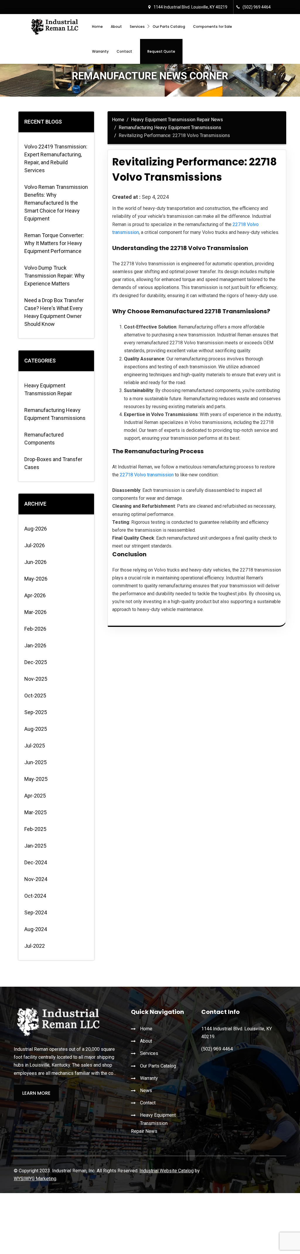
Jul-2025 (34, 746)
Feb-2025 (35, 829)
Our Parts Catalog (169, 26)
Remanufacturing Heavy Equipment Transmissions (55, 414)
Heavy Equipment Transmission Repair (48, 389)
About (116, 26)
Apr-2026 (35, 595)
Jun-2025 (35, 762)
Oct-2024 (35, 896)
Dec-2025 (35, 662)
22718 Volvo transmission (147, 475)
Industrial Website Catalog (166, 1170)
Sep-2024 (35, 912)
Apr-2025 (35, 796)
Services (137, 26)
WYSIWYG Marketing (35, 1178)
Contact (124, 51)
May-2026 (35, 579)
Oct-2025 (35, 695)
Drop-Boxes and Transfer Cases (53, 463)
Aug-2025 (35, 729)
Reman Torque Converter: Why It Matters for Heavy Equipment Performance (54, 243)
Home (97, 26)
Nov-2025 (35, 679)
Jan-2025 (35, 846)
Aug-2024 (35, 929)
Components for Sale (212, 26)
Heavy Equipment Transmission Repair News (177, 119)
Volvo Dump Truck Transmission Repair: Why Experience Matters (54, 276)
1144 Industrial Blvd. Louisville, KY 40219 (190, 7)
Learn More (36, 1093)
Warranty (100, 51)
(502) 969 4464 (257, 7)
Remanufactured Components (44, 439)
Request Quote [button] (161, 51)
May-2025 (35, 779)
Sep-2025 (35, 712)
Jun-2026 (35, 562)
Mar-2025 (35, 812)
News (146, 1090)
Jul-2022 (34, 946)
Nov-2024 (35, 879)
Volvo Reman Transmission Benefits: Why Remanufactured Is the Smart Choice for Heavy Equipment (56, 203)
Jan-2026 (35, 645)
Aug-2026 (35, 529)
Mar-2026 (35, 612)
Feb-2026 (35, 629)
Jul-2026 (34, 545)
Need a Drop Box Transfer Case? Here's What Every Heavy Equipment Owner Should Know (54, 312)
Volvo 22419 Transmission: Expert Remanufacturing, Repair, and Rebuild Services (55, 158)
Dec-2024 (35, 862)
